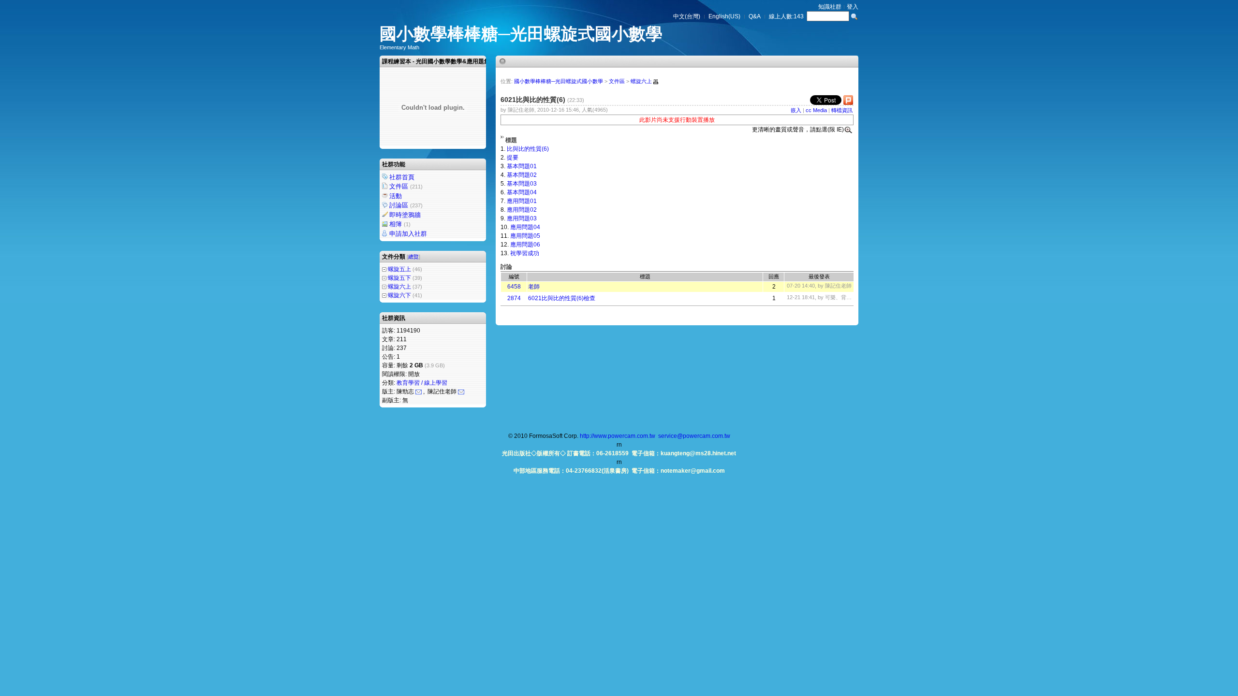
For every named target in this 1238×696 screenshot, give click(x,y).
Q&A (755, 16)
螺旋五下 (399, 278)
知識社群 (829, 6)
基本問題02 (522, 175)
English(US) (724, 16)
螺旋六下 (399, 295)
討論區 (406, 205)
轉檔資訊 (842, 110)
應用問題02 (522, 209)
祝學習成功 (524, 253)
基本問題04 (522, 192)
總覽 (413, 257)
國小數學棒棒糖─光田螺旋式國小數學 (521, 33)
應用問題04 (525, 227)
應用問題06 (525, 244)
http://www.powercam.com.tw (617, 436)
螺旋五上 (399, 269)
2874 (514, 298)
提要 (512, 157)
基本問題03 (522, 183)
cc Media (816, 110)
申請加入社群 (408, 233)
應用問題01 (522, 201)
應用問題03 (522, 218)
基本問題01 (522, 166)
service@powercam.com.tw (694, 436)
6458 (514, 286)
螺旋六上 (399, 286)
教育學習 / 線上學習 (422, 382)
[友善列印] (655, 81)
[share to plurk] (848, 102)
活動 (395, 196)
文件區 (406, 186)
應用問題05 (525, 235)
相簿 (400, 224)
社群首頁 (401, 177)
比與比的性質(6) (528, 148)
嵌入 (796, 110)
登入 (852, 6)
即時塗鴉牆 (405, 214)
